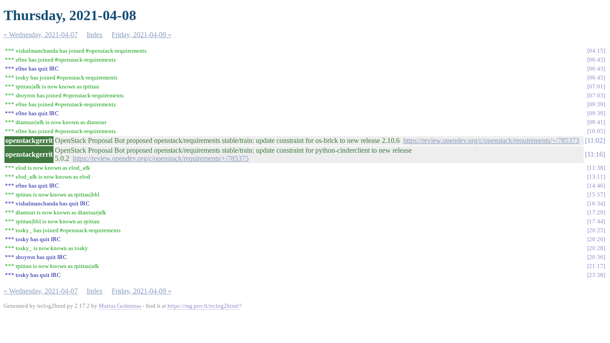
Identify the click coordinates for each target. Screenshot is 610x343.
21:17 (596, 266)
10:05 (596, 131)
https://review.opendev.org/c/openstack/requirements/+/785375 (161, 158)
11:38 (596, 167)
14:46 (596, 185)
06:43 (596, 59)
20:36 (596, 257)
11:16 (595, 154)
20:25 (596, 230)
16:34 (596, 203)
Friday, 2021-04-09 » (141, 34)
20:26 (596, 239)
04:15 (596, 50)
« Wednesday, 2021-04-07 (41, 34)
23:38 (596, 275)
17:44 (596, 221)
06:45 (596, 77)
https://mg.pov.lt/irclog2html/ (203, 305)
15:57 (596, 194)
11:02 (595, 140)
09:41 (596, 122)
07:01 (596, 86)
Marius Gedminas (120, 305)
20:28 (596, 248)
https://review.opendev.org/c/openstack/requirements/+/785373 (491, 140)
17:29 (596, 212)
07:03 (596, 95)
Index (95, 34)
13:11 (596, 176)
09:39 (596, 104)
